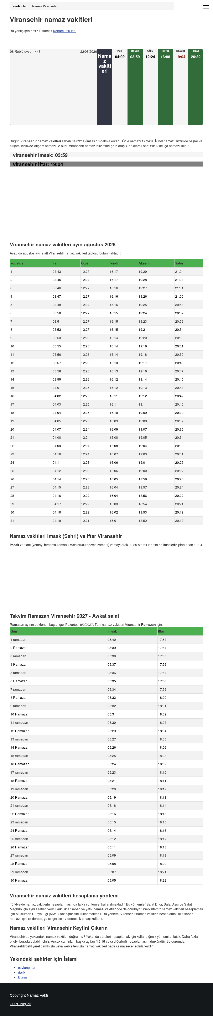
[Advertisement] (53, 89)
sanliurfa (19, 6)
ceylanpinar (26, 967)
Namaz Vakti (37, 995)
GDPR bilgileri (20, 1004)
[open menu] (206, 7)
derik (21, 972)
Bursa (22, 977)
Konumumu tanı (64, 30)
